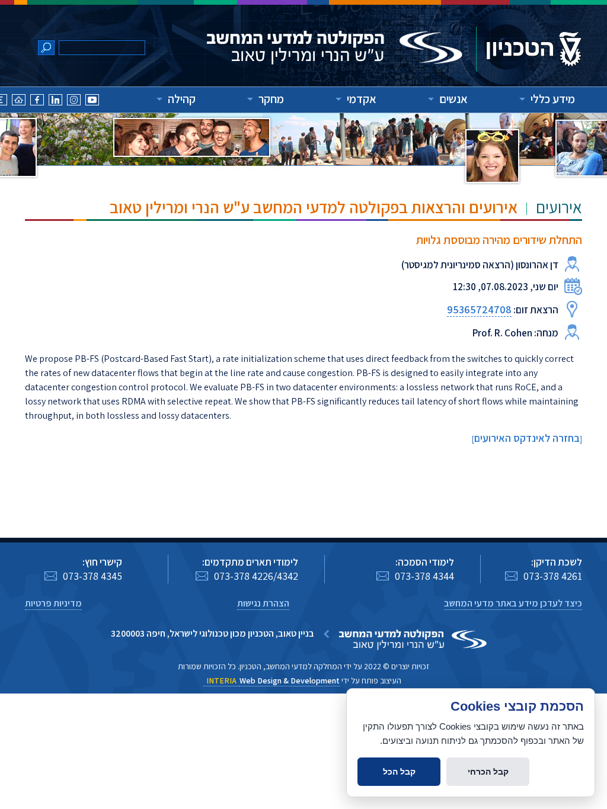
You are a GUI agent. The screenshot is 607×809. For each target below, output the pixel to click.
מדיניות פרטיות (53, 603)
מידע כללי (553, 99)
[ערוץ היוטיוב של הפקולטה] (92, 101)
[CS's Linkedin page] (55, 101)
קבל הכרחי (488, 771)
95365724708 (479, 309)
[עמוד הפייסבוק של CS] (37, 101)
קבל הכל (399, 771)
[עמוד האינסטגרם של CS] (74, 101)
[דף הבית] (18, 101)
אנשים (453, 99)
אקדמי (361, 99)
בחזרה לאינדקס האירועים (527, 438)
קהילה (182, 99)
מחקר (271, 99)
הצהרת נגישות (263, 603)
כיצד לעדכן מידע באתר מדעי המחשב (513, 603)
